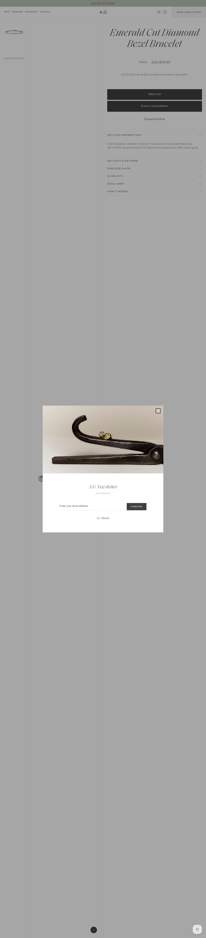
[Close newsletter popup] (158, 410)
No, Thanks (103, 518)
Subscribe (136, 507)
